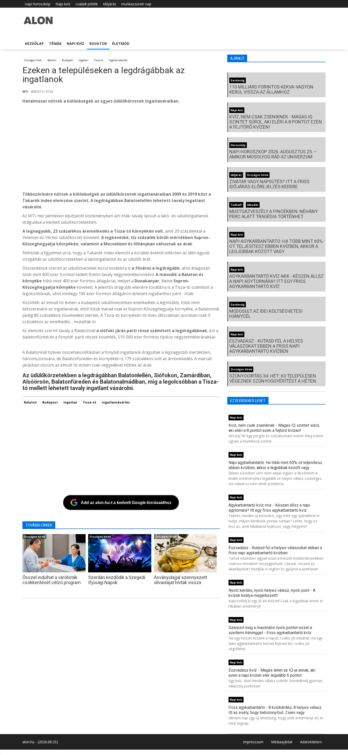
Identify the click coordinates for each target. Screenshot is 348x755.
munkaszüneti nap (136, 4)
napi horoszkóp (37, 4)
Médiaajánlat (281, 741)
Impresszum (253, 741)
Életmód (120, 43)
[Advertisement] (175, 149)
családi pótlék (86, 4)
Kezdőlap (34, 43)
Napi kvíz (63, 4)
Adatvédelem (311, 741)
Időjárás (109, 4)
